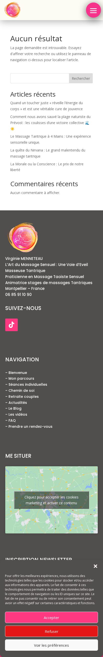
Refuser (51, 631)
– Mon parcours (19, 378)
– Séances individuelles (26, 384)
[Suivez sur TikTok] (11, 325)
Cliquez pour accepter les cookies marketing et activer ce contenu (51, 500)
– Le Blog (13, 408)
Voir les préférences (51, 645)
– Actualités (16, 402)
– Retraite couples (22, 396)
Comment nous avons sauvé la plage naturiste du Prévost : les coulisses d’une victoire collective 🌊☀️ (50, 122)
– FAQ (10, 420)
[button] (95, 566)
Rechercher (81, 78)
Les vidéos (17, 414)
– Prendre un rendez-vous (28, 426)
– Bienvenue (16, 372)
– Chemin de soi (19, 390)
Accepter (51, 617)
